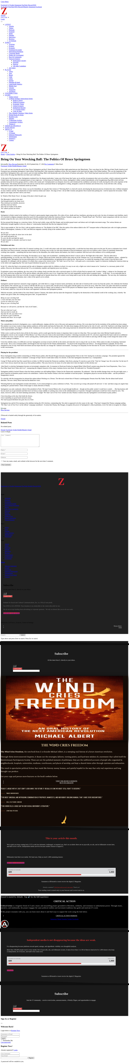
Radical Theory (18, 100)
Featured (11, 32)
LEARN (7, 95)
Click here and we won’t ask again (63, 887)
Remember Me (8, 1040)
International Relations (16, 51)
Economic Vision (18, 104)
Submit (23, 635)
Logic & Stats (17, 111)
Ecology (11, 46)
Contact (11, 140)
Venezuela (12, 89)
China (11, 79)
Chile (10, 77)
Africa (11, 71)
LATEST (8, 24)
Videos (11, 28)
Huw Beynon (13, 164)
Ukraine (11, 88)
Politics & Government (16, 55)
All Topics (12, 68)
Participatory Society (19, 61)
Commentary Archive (16, 122)
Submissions (13, 136)
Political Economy (19, 102)
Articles (11, 26)
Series (11, 33)
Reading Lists (13, 117)
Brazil (11, 75)
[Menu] (1, 21)
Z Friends (12, 133)
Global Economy (18, 106)
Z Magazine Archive (15, 120)
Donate (3, 15)
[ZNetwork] (4, 14)
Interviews (12, 37)
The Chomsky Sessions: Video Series (21, 113)
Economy (12, 48)
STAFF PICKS (10, 127)
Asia (10, 73)
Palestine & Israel (14, 82)
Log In (3, 1038)
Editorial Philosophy (15, 135)
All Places (12, 91)
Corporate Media (14, 53)
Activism (12, 44)
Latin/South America (15, 84)
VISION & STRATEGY (13, 126)
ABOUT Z (8, 129)
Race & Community (15, 57)
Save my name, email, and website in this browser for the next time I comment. (28, 461)
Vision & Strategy (14, 59)
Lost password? (6, 1042)
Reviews (11, 39)
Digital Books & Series (16, 115)
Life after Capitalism (19, 66)
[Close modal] (1, 1023)
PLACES (8, 70)
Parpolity (16, 62)
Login (15, 1050)
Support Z (12, 138)
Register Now (15, 1030)
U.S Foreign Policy (19, 109)
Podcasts (11, 30)
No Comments (49, 164)
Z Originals (12, 41)
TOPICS (7, 42)
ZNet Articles (10, 154)
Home (3, 154)
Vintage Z (12, 124)
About (3, 562)
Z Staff (11, 131)
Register (31, 1058)
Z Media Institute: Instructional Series (21, 98)
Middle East (13, 86)
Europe (11, 80)
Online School (13, 97)
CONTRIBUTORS (11, 93)
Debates (11, 35)
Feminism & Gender (15, 50)
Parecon (15, 64)
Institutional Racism (19, 108)
